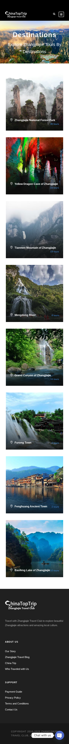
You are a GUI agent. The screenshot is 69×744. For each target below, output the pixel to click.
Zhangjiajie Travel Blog (17, 657)
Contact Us (11, 709)
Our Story (10, 651)
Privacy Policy (13, 697)
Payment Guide (13, 691)
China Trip (10, 663)
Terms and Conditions (17, 703)
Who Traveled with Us (17, 669)
